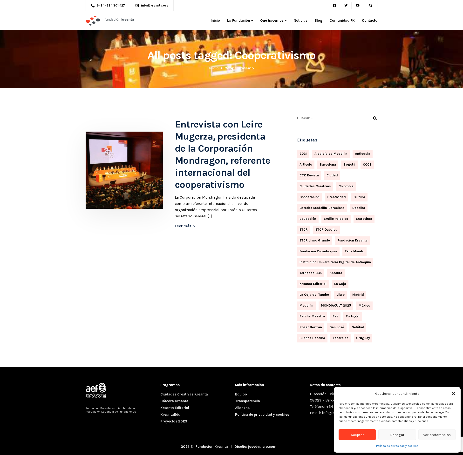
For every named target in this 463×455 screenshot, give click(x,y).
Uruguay (363, 338)
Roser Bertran (311, 327)
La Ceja (340, 284)
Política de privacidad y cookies (397, 446)
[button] (453, 393)
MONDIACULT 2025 (336, 305)
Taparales (340, 338)
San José (337, 327)
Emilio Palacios (336, 219)
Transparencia (247, 401)
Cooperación (310, 197)
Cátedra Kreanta (174, 401)
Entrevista (364, 219)
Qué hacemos (272, 20)
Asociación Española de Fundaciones (111, 411)
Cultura (359, 197)
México (364, 305)
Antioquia (362, 154)
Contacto (369, 20)
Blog (318, 20)
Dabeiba (358, 208)
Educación (308, 219)
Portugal (353, 316)
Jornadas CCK (311, 273)
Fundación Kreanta (353, 240)
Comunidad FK (342, 20)
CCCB (367, 164)
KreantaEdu (170, 414)
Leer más (183, 226)
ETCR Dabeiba (326, 230)
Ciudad (332, 175)
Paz (335, 316)
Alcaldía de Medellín (330, 154)
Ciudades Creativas (315, 186)
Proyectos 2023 (173, 421)
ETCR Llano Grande (315, 240)
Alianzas (242, 408)
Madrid (358, 295)
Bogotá (349, 164)
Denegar (397, 435)
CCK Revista (309, 175)
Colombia (346, 186)
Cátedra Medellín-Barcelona (322, 208)
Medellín (306, 305)
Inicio (215, 20)
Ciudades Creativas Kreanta (184, 394)
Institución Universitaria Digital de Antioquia (335, 262)
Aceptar (357, 435)
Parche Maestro (312, 316)
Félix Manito (354, 251)
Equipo (241, 394)
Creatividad (336, 197)
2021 (303, 154)
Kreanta (336, 273)
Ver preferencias (437, 435)
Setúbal (358, 327)
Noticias (300, 20)
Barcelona (328, 164)
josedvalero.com (262, 446)
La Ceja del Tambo (314, 295)
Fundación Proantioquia (318, 251)
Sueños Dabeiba (312, 338)
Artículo (306, 164)
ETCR (304, 230)
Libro (341, 295)
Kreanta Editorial (313, 284)
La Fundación (238, 20)
